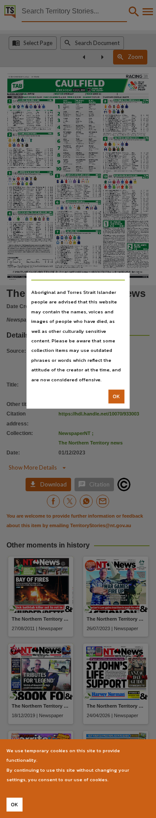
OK (116, 396)
